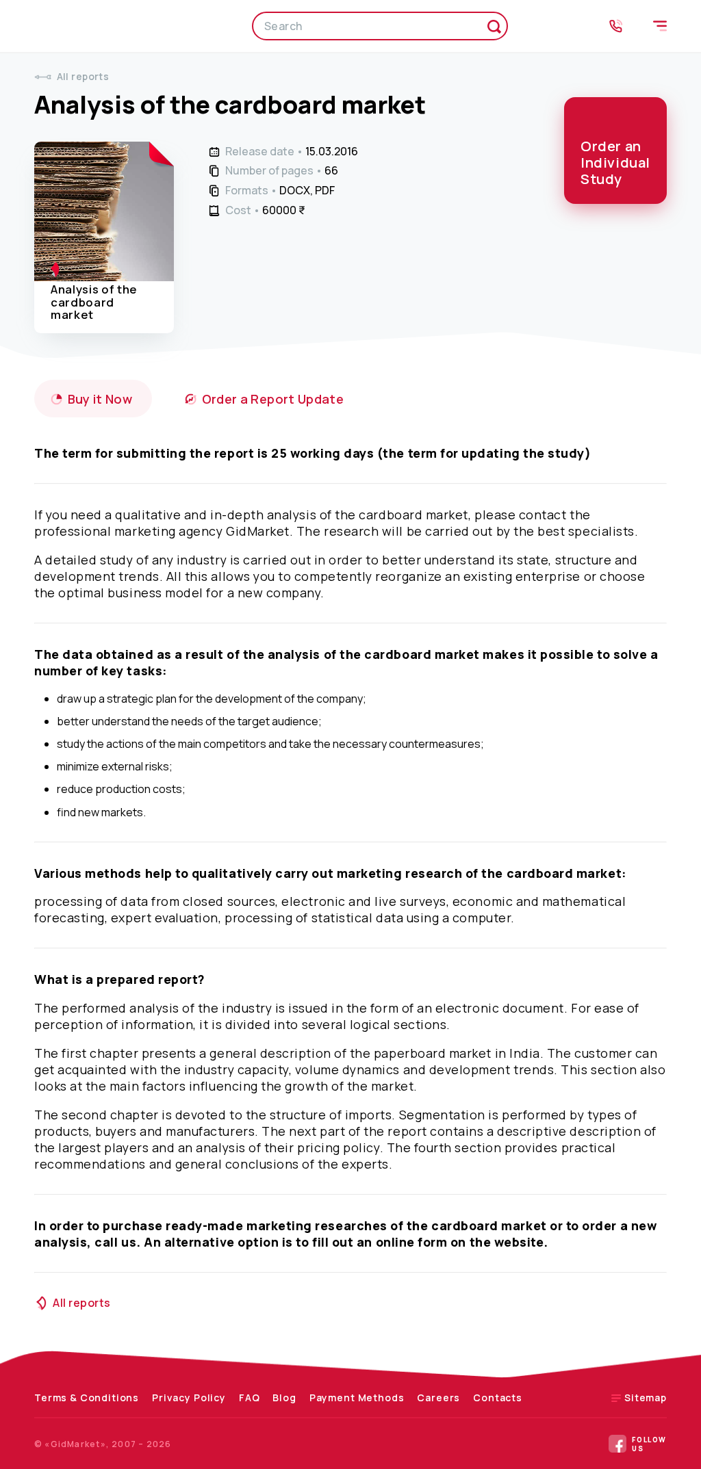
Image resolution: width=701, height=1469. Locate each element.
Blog (284, 1397)
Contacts (497, 1397)
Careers (438, 1397)
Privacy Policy (189, 1397)
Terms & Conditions (86, 1397)
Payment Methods (357, 1397)
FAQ (249, 1397)
